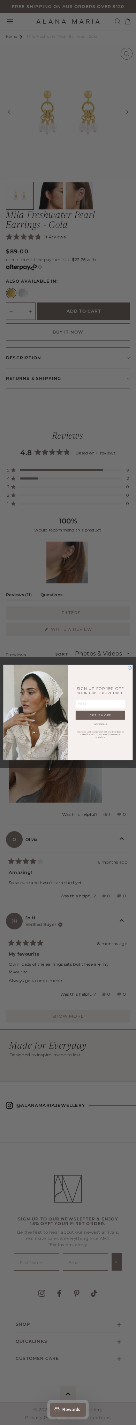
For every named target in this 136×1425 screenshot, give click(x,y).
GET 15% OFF (100, 715)
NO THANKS (100, 724)
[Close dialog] (129, 668)
